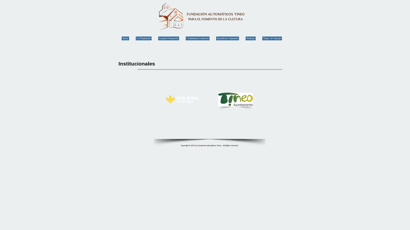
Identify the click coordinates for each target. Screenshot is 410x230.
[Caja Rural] (183, 104)
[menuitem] (129, 38)
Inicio (125, 38)
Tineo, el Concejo (272, 38)
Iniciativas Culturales (227, 38)
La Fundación (144, 38)
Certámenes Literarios (198, 38)
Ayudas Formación (168, 38)
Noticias (250, 38)
